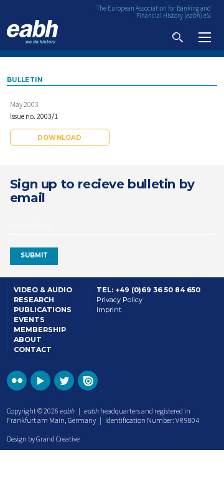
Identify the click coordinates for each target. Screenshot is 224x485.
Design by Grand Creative (43, 438)
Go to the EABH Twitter (64, 380)
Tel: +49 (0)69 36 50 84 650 (148, 289)
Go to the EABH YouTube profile (40, 380)
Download (59, 138)
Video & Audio (43, 289)
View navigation (204, 37)
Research (34, 299)
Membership (40, 329)
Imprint (108, 309)
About (28, 339)
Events (29, 319)
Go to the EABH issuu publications (88, 380)
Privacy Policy (119, 299)
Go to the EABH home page (32, 32)
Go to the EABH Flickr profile (17, 380)
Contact (33, 349)
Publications (43, 309)
